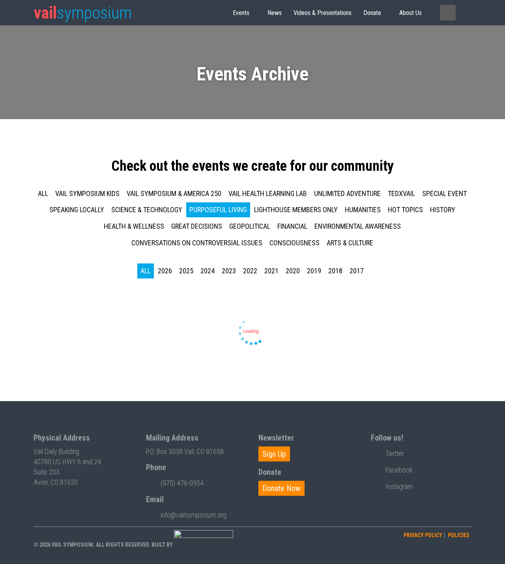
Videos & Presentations (323, 13)
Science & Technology (146, 209)
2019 (314, 271)
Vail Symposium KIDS (87, 193)
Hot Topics (405, 209)
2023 (229, 271)
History (442, 209)
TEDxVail (401, 193)
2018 (335, 271)
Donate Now (281, 488)
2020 (293, 271)
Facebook (399, 470)
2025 (186, 271)
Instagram (399, 486)
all (43, 193)
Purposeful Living (218, 209)
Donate (372, 13)
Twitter (394, 453)
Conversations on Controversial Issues (196, 243)
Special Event (444, 193)
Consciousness (294, 243)
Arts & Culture (350, 243)
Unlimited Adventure (347, 193)
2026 (165, 271)
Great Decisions (196, 226)
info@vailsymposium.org (193, 515)
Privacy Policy (423, 535)
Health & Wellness (134, 226)
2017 (357, 271)
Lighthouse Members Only (296, 209)
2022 (250, 271)
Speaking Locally (76, 209)
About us (410, 13)
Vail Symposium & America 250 (174, 193)
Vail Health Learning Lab (267, 193)
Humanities (363, 209)
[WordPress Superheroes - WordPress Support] (203, 545)
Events (241, 13)
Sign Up (274, 454)
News (274, 13)
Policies (458, 535)
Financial (292, 226)
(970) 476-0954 (182, 483)
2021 (271, 271)
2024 (207, 271)
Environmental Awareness (357, 226)
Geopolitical (249, 226)
